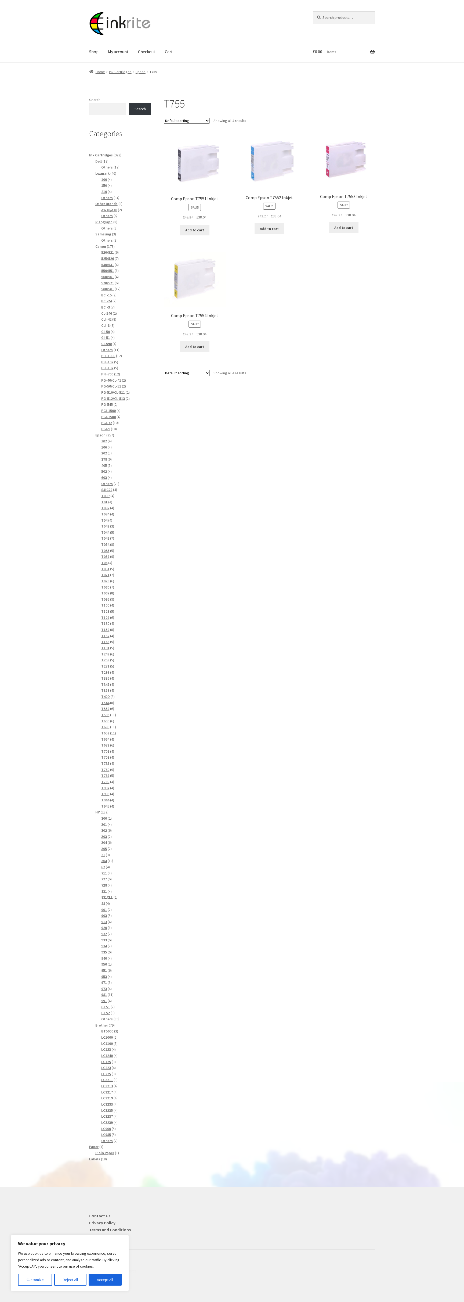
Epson (141, 71)
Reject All (70, 1279)
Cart (169, 51)
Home (100, 71)
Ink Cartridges (120, 71)
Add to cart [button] (194, 230)
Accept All (105, 1279)
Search (94, 99)
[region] (70, 1263)
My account (118, 51)
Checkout (146, 51)
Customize (35, 1279)
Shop (94, 51)
